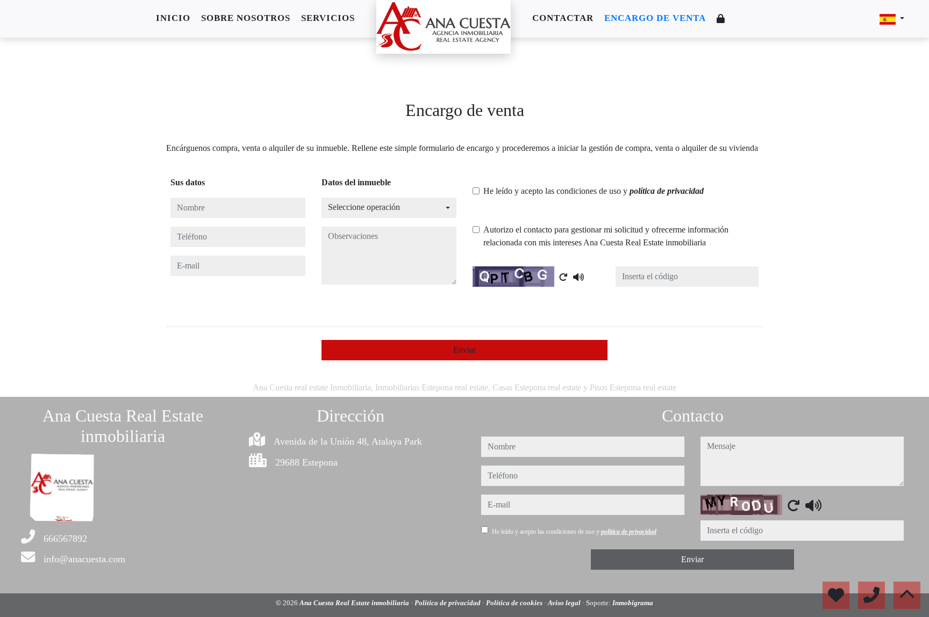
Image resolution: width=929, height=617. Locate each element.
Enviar (464, 349)
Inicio (173, 18)
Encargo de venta (655, 18)
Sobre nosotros (245, 18)
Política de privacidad (448, 603)
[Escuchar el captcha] (578, 277)
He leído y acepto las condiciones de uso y (593, 190)
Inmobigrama (632, 603)
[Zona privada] (721, 19)
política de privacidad (667, 190)
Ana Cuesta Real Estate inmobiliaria (355, 603)
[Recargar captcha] (563, 277)
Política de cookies (515, 603)
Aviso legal (565, 603)
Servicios (328, 18)
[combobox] (388, 208)
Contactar (563, 18)
